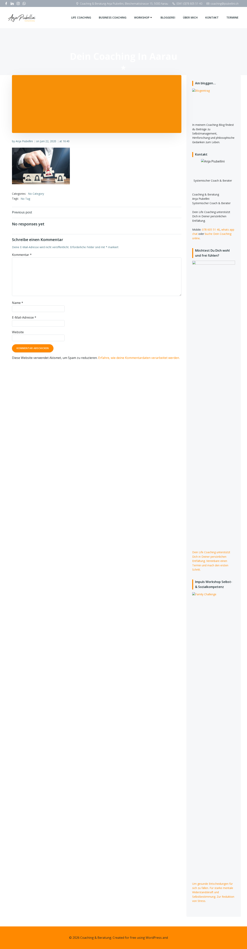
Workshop (141, 17)
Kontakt (212, 17)
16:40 (66, 141)
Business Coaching (112, 17)
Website (18, 332)
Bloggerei (168, 17)
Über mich (190, 17)
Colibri (173, 937)
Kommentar (22, 255)
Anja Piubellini (24, 141)
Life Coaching (81, 17)
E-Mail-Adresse (24, 317)
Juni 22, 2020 (48, 141)
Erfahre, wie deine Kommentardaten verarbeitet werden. (139, 358)
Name (17, 303)
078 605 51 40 (211, 229)
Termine (232, 17)
